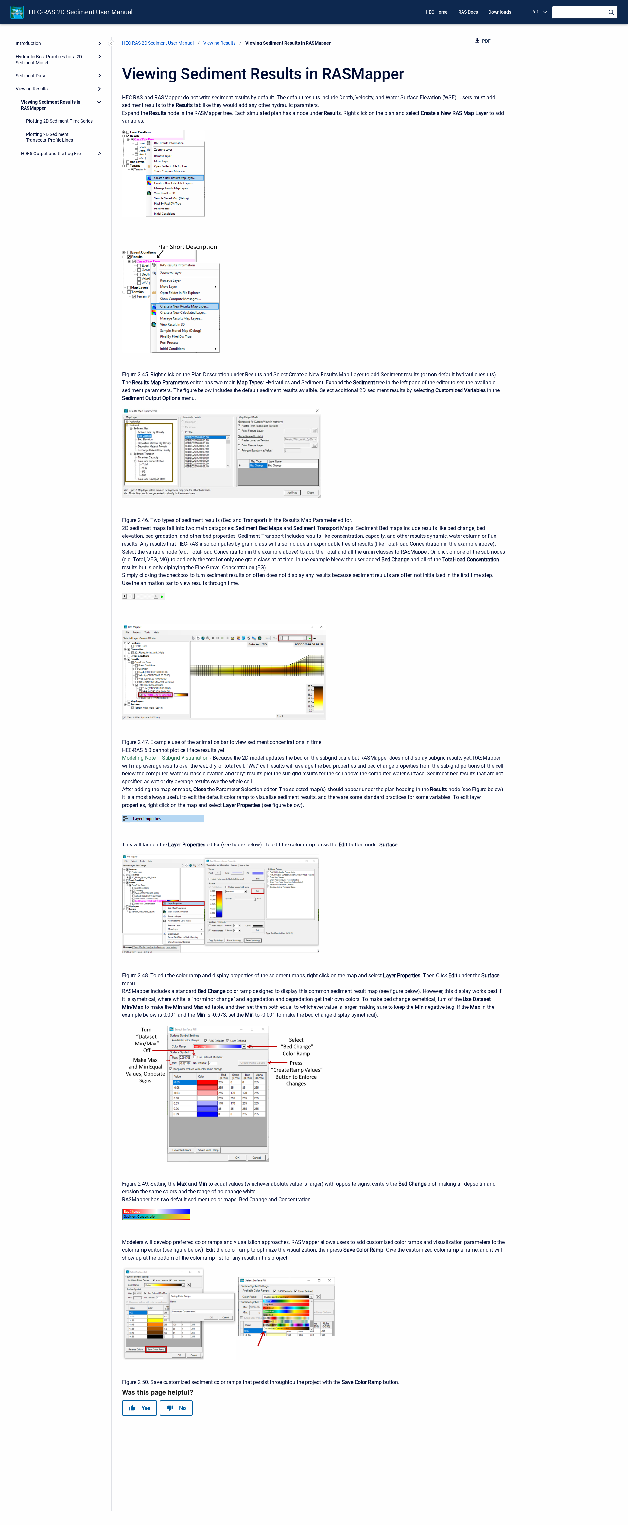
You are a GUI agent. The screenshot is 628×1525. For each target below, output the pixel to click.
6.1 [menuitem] (535, 11)
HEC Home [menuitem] (437, 12)
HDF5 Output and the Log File (51, 153)
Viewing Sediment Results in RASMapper (50, 105)
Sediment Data (30, 75)
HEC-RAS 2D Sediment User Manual (81, 12)
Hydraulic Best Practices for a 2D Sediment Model (49, 59)
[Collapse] (99, 102)
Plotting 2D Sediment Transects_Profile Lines (49, 137)
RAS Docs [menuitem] (468, 12)
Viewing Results (32, 88)
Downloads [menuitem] (499, 12)
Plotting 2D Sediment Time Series (59, 121)
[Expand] (99, 43)
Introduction (28, 43)
